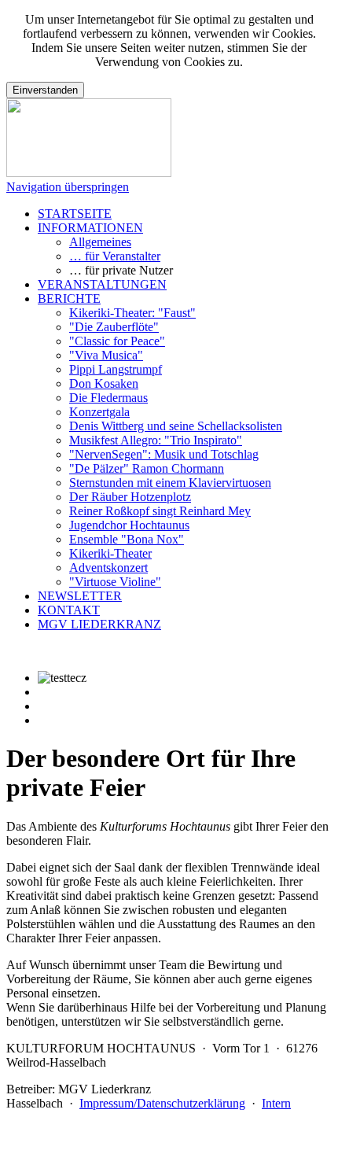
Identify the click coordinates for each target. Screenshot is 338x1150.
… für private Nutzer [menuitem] (121, 270)
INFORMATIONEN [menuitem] (90, 227)
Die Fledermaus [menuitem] (108, 397)
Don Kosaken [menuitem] (103, 383)
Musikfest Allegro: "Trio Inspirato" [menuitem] (155, 440)
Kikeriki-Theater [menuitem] (110, 553)
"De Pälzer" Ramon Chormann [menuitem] (146, 468)
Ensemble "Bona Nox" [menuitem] (126, 539)
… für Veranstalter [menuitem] (114, 256)
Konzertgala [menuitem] (99, 411)
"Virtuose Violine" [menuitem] (115, 581)
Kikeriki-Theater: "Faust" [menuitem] (132, 312)
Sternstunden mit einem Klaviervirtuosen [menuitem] (170, 482)
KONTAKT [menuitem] (69, 610)
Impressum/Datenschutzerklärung (162, 1103)
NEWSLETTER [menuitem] (80, 596)
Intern (276, 1103)
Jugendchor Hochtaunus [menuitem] (129, 525)
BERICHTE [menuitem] (69, 298)
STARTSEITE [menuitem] (75, 213)
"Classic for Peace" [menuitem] (117, 341)
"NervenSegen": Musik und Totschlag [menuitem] (164, 454)
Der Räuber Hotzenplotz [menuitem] (130, 496)
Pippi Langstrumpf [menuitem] (115, 369)
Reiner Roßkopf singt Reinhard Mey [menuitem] (160, 511)
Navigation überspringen (67, 187)
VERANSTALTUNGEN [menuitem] (102, 284)
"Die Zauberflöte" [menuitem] (114, 327)
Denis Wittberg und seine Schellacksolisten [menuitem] (175, 426)
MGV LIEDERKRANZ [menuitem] (99, 624)
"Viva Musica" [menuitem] (106, 355)
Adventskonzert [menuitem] (108, 567)
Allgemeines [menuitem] (100, 242)
